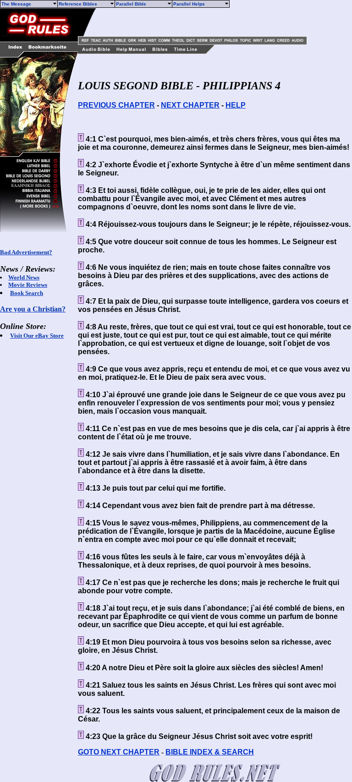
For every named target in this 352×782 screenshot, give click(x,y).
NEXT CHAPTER (190, 105)
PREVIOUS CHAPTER (116, 105)
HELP (236, 105)
